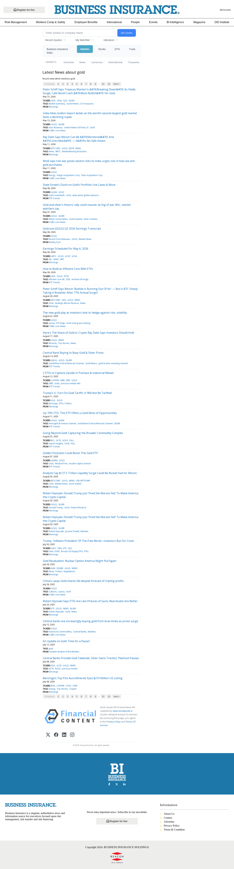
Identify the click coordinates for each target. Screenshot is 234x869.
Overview (69, 62)
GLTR (58, 440)
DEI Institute (222, 22)
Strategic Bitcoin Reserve (67, 303)
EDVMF (60, 568)
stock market (75, 483)
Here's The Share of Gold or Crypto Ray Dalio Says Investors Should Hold (88, 333)
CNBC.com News (57, 130)
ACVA (74, 256)
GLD (65, 100)
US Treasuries (86, 103)
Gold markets (75, 219)
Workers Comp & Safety (50, 22)
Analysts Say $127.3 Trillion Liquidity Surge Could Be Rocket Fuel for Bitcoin (90, 473)
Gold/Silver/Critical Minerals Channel (66, 363)
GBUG (54, 360)
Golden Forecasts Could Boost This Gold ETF (70, 453)
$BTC (58, 151)
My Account (225, 10)
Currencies (97, 62)
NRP (62, 259)
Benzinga (53, 106)
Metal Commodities (58, 219)
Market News (85, 239)
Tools (132, 49)
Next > (117, 84)
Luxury (61, 591)
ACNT (67, 256)
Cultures (53, 591)
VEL (50, 259)
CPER (74, 685)
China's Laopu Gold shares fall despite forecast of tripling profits (83, 581)
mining (52, 688)
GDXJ (59, 100)
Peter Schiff (54, 551)
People (135, 22)
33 (109, 84)
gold (51, 648)
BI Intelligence (175, 22)
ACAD (61, 256)
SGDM (61, 420)
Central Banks (80, 631)
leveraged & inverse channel (62, 423)
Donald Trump (56, 507)
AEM (53, 568)
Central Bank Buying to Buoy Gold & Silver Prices (73, 353)
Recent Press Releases (59, 239)
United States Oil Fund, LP (76, 127)
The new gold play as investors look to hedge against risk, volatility (85, 312)
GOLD (54, 124)
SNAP (56, 259)
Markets (84, 49)
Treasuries (133, 62)
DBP (68, 380)
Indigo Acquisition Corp (68, 175)
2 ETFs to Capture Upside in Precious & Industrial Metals (78, 373)
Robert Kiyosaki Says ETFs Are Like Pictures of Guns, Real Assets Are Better (90, 601)
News (82, 62)
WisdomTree (61, 463)
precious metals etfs (70, 383)
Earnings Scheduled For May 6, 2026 (65, 248)
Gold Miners (91, 363)
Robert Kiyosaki (56, 531)
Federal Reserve (78, 507)
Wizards (53, 343)
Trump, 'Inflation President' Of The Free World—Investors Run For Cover (88, 541)
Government (72, 103)
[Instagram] (72, 735)
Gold (92, 127)
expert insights (56, 443)
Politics (68, 403)
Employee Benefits (86, 22)
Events (153, 22)
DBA (60, 548)
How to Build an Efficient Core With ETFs (68, 269)
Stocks (102, 49)
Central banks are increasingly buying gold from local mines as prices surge (90, 621)
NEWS (78, 148)
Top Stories (63, 343)
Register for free (25, 9)
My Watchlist (83, 40)
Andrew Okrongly (79, 279)
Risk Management (16, 22)
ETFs (117, 49)
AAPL (53, 548)
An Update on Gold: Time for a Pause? (66, 641)
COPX (68, 685)
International (114, 22)
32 (103, 84)
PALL (71, 440)
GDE (53, 276)
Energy (52, 175)
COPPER (55, 380)
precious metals (69, 668)
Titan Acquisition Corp (92, 175)
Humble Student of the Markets (64, 651)
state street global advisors (85, 195)
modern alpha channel (80, 463)
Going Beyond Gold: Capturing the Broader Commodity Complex (83, 433)
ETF (64, 548)
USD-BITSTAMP (83, 480)
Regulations (69, 571)
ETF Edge (60, 323)
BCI (52, 440)
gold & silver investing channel (113, 363)
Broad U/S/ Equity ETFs (72, 551)
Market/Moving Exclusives (74, 151)
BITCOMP (55, 148)
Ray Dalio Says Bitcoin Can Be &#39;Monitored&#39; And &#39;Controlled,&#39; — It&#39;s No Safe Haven (78, 139)
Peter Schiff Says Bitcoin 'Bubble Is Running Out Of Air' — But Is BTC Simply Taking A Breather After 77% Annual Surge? (90, 290)
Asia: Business (55, 127)
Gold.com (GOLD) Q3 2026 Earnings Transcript (72, 228)
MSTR (71, 148)
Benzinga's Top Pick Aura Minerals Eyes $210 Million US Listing (82, 678)
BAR (53, 685)
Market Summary (57, 103)
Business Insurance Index (57, 50)
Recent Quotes (53, 40)
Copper (73, 688)
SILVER (61, 124)
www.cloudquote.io (123, 710)
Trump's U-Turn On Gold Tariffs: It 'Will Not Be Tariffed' (77, 393)
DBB (62, 380)
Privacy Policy (114, 721)
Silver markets (90, 219)
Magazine (199, 22)
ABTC (53, 256)
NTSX (66, 276)
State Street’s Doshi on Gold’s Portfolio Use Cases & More (79, 185)
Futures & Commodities (60, 631)
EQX (53, 665)
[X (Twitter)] (48, 735)
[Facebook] (56, 735)
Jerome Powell (72, 531)
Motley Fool (54, 242)
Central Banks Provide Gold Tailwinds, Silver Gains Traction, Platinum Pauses (91, 658)
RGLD (57, 668)
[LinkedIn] (64, 735)
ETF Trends (54, 198)
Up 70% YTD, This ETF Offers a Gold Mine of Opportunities (80, 413)
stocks (52, 323)
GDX (53, 100)
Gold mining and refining (78, 323)
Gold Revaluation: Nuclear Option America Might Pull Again (79, 561)
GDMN (54, 460)
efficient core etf (56, 279)
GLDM (71, 100)
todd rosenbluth (57, 195)
